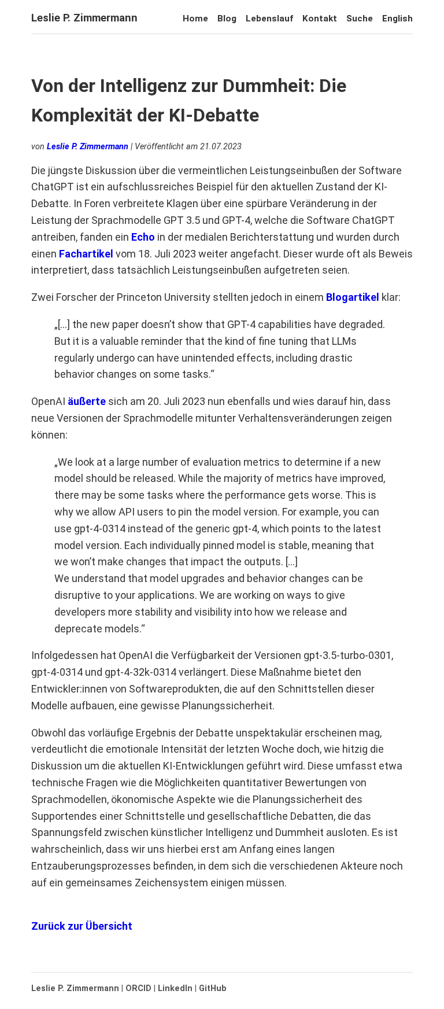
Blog (226, 18)
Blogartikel (352, 297)
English (397, 18)
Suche (359, 18)
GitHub (213, 988)
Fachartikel (86, 254)
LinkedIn (175, 988)
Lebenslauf (269, 18)
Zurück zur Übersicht (81, 926)
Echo (143, 237)
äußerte (87, 401)
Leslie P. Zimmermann (84, 18)
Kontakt (319, 18)
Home (195, 18)
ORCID (138, 988)
